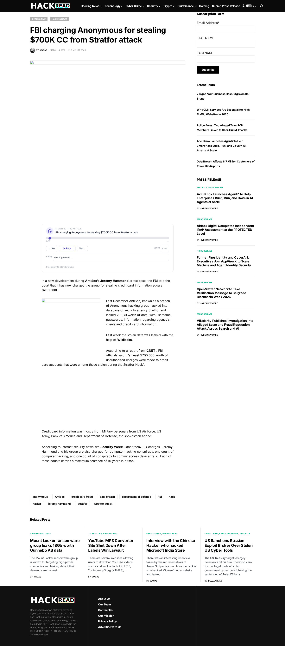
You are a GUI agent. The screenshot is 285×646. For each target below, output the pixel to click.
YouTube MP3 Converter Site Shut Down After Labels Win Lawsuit (110, 545)
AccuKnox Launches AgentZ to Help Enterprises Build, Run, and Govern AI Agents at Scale (221, 145)
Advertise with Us (109, 627)
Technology (95, 533)
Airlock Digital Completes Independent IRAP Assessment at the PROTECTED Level (225, 229)
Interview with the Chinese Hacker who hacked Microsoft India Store (170, 545)
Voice (49, 256)
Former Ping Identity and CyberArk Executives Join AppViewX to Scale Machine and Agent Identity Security (224, 261)
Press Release (215, 187)
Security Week (111, 447)
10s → (82, 248)
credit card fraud (82, 496)
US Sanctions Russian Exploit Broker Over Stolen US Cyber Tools (229, 545)
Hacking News (59, 19)
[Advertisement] (108, 397)
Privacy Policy (107, 621)
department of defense (136, 496)
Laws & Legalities (228, 533)
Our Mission (106, 615)
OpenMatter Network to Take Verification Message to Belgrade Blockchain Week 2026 (221, 293)
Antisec (60, 496)
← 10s (51, 248)
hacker (37, 503)
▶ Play (67, 248)
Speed (157, 247)
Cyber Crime (39, 19)
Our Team (104, 604)
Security (202, 187)
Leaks (48, 533)
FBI (160, 496)
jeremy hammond (59, 503)
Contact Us (105, 610)
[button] (249, 6)
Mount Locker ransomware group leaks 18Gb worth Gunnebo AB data (54, 545)
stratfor (82, 503)
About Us (104, 598)
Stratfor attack (103, 503)
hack (172, 496)
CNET (151, 351)
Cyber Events (153, 533)
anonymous (40, 496)
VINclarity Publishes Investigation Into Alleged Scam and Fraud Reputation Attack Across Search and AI (225, 324)
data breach (107, 496)
